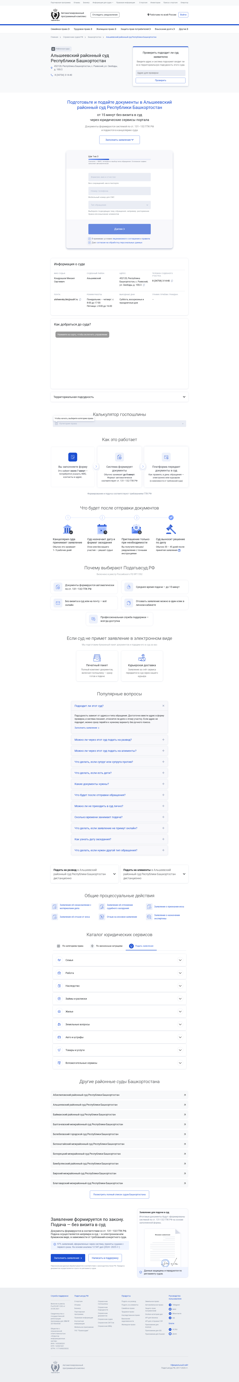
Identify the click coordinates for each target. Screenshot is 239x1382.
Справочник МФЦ (105, 1326)
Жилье (69, 1011)
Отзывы (77, 3)
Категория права (68, 423)
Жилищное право (105, 29)
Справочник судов (105, 1319)
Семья (69, 960)
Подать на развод (129, 1301)
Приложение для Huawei (155, 1334)
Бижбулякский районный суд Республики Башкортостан (85, 1163)
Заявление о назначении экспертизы (167, 917)
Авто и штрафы (75, 1037)
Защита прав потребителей (135, 29)
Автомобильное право (154, 1305)
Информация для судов (102, 3)
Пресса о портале (170, 3)
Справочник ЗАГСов (106, 1323)
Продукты (126, 1296)
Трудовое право (82, 29)
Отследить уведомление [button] (105, 14)
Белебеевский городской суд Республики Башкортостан (85, 1134)
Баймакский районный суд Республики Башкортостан (84, 1114)
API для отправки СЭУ (154, 1321)
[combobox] (119, 179)
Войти (183, 14)
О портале (143, 3)
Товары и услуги (75, 1050)
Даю (117, 242)
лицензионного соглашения (126, 238)
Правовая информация (125, 3)
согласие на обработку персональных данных (119, 242)
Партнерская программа (61, 3)
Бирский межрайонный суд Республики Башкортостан (84, 1173)
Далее (118, 229)
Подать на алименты (130, 1305)
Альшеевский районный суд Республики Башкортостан (85, 1104)
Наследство (73, 985)
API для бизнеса (151, 1318)
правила (146, 238)
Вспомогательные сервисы (81, 1062)
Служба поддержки (59, 1296)
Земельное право (152, 1301)
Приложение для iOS (153, 1331)
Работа (70, 973)
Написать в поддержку (105, 1258)
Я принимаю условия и (121, 238)
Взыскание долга (164, 29)
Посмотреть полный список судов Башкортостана (119, 1194)
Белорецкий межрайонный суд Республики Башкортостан (87, 1153)
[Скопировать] (144, 285)
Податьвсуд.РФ (81, 1296)
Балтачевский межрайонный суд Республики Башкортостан (88, 1124)
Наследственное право (131, 1315)
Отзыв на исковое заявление (122, 917)
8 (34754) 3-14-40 (63, 75)
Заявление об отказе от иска (75, 917)
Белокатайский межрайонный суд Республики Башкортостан (88, 1143)
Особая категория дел (154, 1314)
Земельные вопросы (78, 1024)
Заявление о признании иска (169, 906)
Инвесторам (155, 3)
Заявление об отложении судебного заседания (120, 907)
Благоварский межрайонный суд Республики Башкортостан (88, 1183)
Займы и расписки (76, 998)
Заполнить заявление (118, 139)
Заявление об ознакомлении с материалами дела (75, 907)
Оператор (184, 3)
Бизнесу (86, 3)
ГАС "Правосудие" (81, 1331)
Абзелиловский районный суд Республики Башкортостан (86, 1094)
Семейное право (59, 29)
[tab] (119, 397)
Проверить (160, 80)
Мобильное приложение (83, 1327)
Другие (183, 29)
